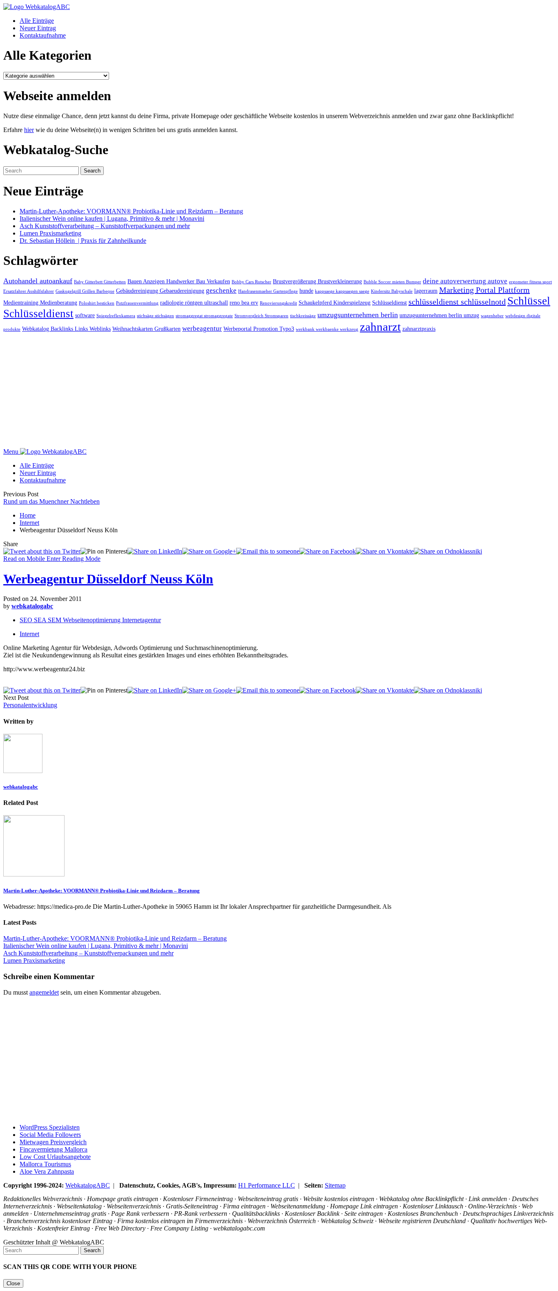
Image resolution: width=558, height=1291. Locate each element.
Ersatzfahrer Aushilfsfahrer (28, 291)
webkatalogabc (32, 606)
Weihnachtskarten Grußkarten (146, 328)
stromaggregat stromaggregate (204, 316)
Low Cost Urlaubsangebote (55, 1156)
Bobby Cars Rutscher (251, 282)
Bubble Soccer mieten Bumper (392, 282)
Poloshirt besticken (96, 303)
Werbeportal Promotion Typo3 (258, 328)
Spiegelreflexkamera (115, 316)
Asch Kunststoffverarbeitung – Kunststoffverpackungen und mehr (105, 225)
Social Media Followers (50, 1134)
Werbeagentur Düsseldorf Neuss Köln (108, 579)
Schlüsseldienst (389, 302)
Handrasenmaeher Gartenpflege (268, 291)
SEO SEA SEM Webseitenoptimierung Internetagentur (90, 619)
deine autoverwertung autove (465, 281)
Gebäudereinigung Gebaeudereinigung (160, 290)
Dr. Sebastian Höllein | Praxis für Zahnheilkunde (83, 240)
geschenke (221, 290)
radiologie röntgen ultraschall (194, 302)
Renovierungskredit (278, 303)
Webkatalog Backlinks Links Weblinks (66, 328)
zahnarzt (380, 326)
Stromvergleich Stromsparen (261, 316)
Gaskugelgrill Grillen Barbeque (85, 291)
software (85, 315)
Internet (29, 522)
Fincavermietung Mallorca (53, 1149)
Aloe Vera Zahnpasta (47, 1171)
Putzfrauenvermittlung (137, 303)
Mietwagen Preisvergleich (53, 1142)
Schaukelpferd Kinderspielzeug (335, 302)
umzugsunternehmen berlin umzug (439, 315)
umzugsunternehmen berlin (357, 315)
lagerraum (425, 290)
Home (28, 515)
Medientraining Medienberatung (40, 302)
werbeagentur (202, 328)
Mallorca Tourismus (45, 1164)
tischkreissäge (303, 316)
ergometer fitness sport (530, 282)
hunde (306, 290)
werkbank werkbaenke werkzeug (327, 329)
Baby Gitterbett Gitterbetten (100, 282)
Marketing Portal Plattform (484, 289)
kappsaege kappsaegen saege (342, 291)
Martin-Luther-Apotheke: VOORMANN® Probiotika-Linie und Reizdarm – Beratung (131, 211)
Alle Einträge (37, 20)
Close (13, 1283)
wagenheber (492, 316)
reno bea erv (244, 302)
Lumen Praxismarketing (50, 233)
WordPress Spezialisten (50, 1127)
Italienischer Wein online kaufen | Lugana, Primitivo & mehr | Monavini (112, 218)
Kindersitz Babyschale (392, 291)
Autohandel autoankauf (37, 281)
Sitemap (335, 1185)
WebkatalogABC (87, 1185)
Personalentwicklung (30, 705)
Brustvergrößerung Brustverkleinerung (317, 281)
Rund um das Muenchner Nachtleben (51, 501)
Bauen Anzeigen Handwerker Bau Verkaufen (178, 281)
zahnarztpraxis (418, 328)
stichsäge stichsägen (155, 316)
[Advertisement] (248, 391)
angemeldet (44, 992)
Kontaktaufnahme (43, 35)
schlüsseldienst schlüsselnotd (457, 301)
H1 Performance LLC (266, 1185)
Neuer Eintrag (38, 28)
